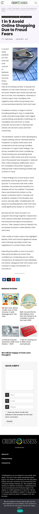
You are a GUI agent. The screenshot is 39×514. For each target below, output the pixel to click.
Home (4, 8)
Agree (20, 511)
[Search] (35, 3)
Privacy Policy (7, 459)
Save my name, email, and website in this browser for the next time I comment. (19, 414)
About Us (5, 454)
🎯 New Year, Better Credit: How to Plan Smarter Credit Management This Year (10, 312)
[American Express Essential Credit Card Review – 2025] (10, 327)
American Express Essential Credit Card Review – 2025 (10, 342)
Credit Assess (8, 39)
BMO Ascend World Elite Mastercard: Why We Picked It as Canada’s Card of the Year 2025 (28, 316)
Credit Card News (13, 8)
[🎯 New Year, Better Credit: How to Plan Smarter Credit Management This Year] (10, 295)
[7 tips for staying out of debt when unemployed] (28, 327)
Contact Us (6, 463)
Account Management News (10, 17)
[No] (36, 506)
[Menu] (2, 3)
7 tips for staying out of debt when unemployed (28, 342)
